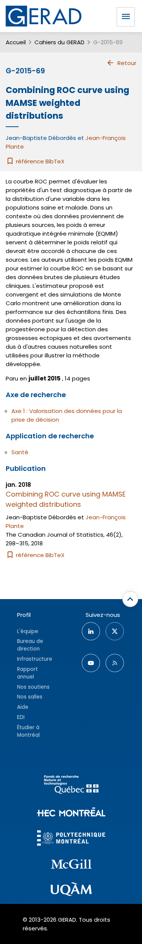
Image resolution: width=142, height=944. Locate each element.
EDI (21, 717)
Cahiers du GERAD (59, 42)
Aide (22, 707)
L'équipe (27, 631)
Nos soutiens (33, 687)
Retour (126, 63)
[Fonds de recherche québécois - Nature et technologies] (71, 786)
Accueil (16, 42)
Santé (19, 452)
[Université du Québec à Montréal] (71, 890)
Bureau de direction (30, 645)
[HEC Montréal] (71, 813)
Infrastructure (34, 659)
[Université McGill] (71, 865)
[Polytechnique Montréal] (71, 839)
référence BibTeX (39, 161)
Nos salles (29, 696)
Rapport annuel (27, 673)
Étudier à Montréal (28, 731)
